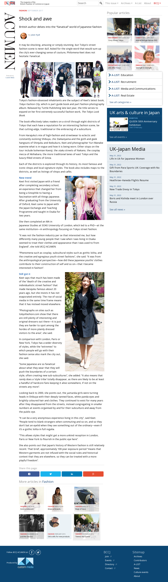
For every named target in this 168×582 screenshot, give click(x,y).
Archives (125, 3)
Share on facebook (29, 474)
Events (108, 560)
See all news (116, 209)
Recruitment (124, 82)
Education (122, 75)
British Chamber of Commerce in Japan (10, 3)
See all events (117, 137)
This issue (110, 3)
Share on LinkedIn (72, 474)
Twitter (38, 552)
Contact (109, 568)
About (147, 3)
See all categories (119, 102)
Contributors (140, 560)
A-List (138, 3)
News (136, 568)
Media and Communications (134, 88)
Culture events (141, 572)
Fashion (23, 10)
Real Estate (123, 95)
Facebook (31, 552)
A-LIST (137, 564)
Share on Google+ (93, 474)
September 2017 (35, 10)
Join (107, 556)
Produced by (10, 77)
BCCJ (156, 3)
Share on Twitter (50, 474)
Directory (109, 564)
